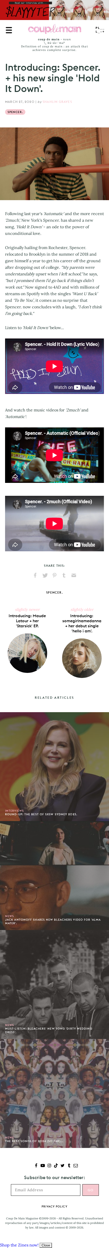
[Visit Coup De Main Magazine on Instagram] (49, 1166)
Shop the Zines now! (19, 1244)
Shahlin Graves (57, 102)
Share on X (45, 575)
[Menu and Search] (9, 30)
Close (46, 1245)
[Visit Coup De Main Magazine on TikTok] (56, 1166)
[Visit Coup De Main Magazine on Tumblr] (69, 1166)
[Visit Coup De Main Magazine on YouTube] (43, 1166)
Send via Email (74, 575)
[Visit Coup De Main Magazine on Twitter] (62, 1166)
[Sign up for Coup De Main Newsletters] (75, 1166)
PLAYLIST (100, 30)
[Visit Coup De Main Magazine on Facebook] (36, 1166)
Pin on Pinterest (54, 575)
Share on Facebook (35, 575)
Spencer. (15, 112)
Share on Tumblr (64, 575)
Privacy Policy (54, 1206)
